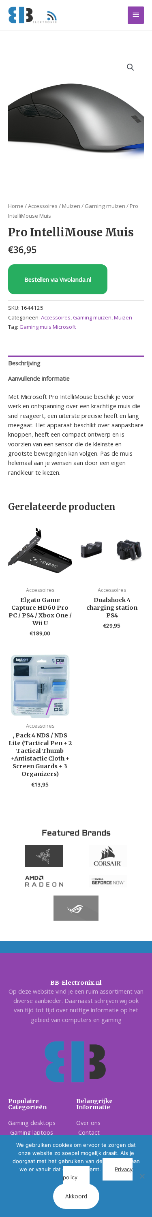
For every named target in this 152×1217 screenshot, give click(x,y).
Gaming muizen (105, 206)
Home (16, 206)
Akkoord (76, 1196)
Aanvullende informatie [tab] (39, 378)
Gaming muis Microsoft (47, 326)
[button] (130, 67)
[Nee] (142, 1176)
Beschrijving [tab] (24, 363)
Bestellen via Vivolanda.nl (57, 279)
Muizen (71, 206)
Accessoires (43, 206)
